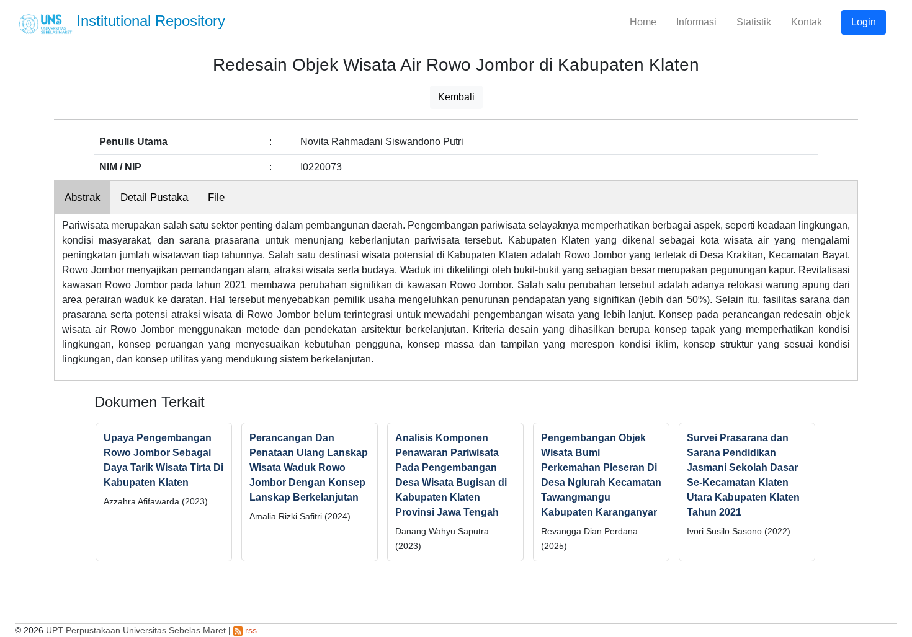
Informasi (696, 22)
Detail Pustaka (154, 197)
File (216, 197)
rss (250, 630)
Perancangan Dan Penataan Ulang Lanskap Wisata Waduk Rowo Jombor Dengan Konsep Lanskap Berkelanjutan (308, 468)
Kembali (456, 97)
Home (643, 22)
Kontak (806, 22)
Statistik (753, 22)
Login (863, 22)
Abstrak (83, 197)
